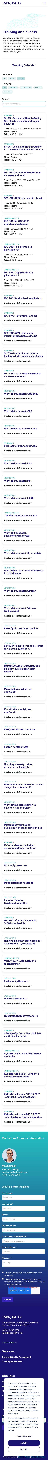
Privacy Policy (24, 1457)
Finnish (12, 78)
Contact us (8, 1342)
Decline (24, 1449)
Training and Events (12, 1361)
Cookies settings (24, 1436)
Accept (24, 1443)
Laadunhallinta (26, 87)
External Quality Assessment (16, 1357)
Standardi (38, 87)
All (5, 78)
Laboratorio (13, 87)
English (20, 78)
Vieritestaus (7, 92)
